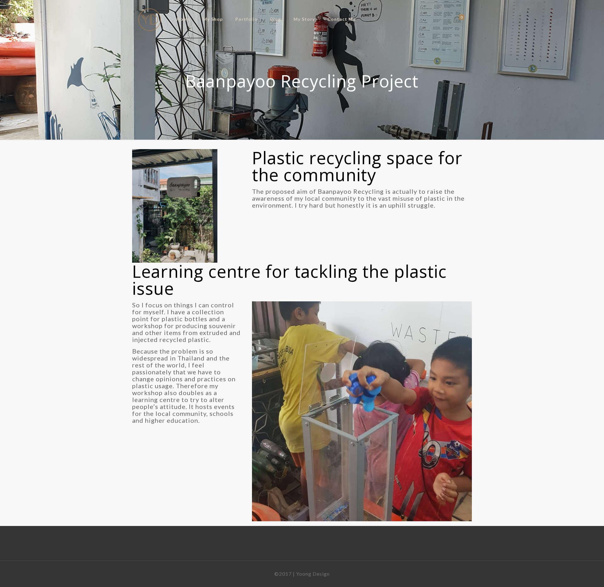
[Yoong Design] (149, 19)
